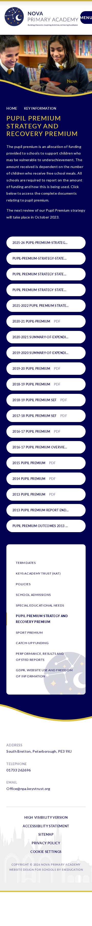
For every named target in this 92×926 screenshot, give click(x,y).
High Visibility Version (46, 817)
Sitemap (46, 834)
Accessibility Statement (46, 826)
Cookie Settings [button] (46, 852)
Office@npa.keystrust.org (28, 788)
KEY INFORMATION (40, 108)
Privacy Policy (46, 843)
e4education (72, 869)
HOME (11, 108)
